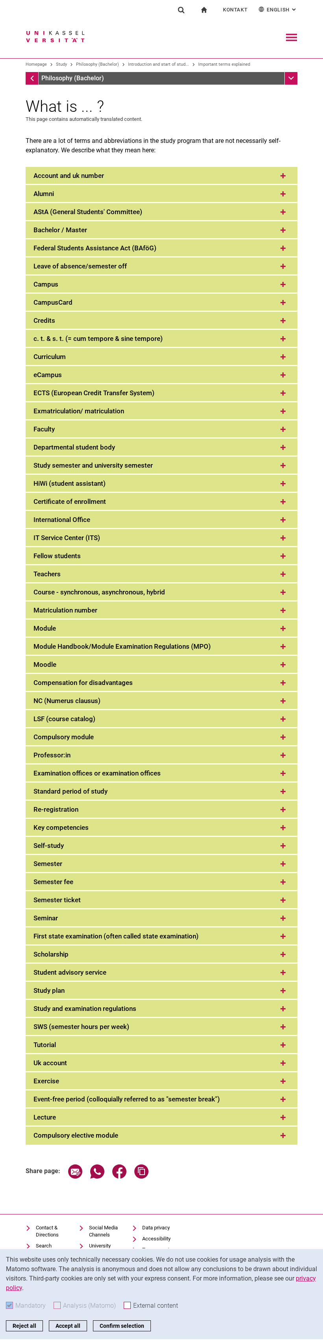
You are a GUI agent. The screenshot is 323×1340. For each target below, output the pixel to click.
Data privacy (156, 1228)
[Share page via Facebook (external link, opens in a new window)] (119, 1176)
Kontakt (235, 10)
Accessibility (156, 1239)
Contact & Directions (47, 1231)
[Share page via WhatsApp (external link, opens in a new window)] (97, 1176)
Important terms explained (224, 64)
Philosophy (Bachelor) (97, 64)
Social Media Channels (103, 1231)
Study (61, 64)
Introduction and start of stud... (158, 64)
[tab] (161, 176)
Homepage (36, 64)
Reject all (24, 1326)
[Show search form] (181, 10)
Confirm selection (122, 1326)
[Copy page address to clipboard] (141, 1176)
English (282, 10)
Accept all (68, 1326)
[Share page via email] (75, 1176)
